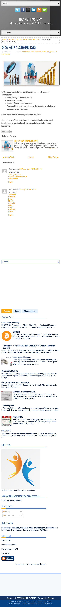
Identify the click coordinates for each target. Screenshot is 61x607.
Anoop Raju (6, 540)
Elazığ (10, 201)
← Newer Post (8, 157)
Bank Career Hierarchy (10, 322)
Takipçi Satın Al (15, 174)
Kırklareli (11, 197)
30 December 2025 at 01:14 (30, 169)
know (30, 39)
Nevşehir (11, 203)
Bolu (10, 199)
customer (12, 39)
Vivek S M (5, 553)
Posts (7, 512)
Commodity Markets (9, 371)
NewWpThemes (23, 601)
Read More (53, 149)
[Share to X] (8, 131)
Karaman (12, 195)
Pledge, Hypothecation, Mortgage (15, 382)
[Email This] (2, 131)
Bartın (10, 212)
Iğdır (10, 205)
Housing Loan (8, 406)
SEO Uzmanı (13, 179)
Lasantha (48, 601)
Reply (10, 182)
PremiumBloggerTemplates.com (20, 603)
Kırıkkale (11, 210)
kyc (34, 39)
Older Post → (53, 157)
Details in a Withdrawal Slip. (24, 392)
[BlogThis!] (5, 131)
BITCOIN (16, 332)
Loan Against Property (22, 357)
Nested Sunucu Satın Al (17, 177)
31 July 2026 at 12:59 (27, 189)
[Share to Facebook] (10, 131)
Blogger (42, 564)
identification (22, 39)
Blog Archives (29, 311)
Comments (9, 516)
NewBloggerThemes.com (43, 603)
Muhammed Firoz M (9, 549)
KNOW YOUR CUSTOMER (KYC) (18, 47)
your (38, 39)
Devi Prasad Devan (9, 545)
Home (4, 39)
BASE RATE (6, 431)
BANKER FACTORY (30, 19)
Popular (7, 311)
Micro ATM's (18, 417)
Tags (17, 311)
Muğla (10, 207)
